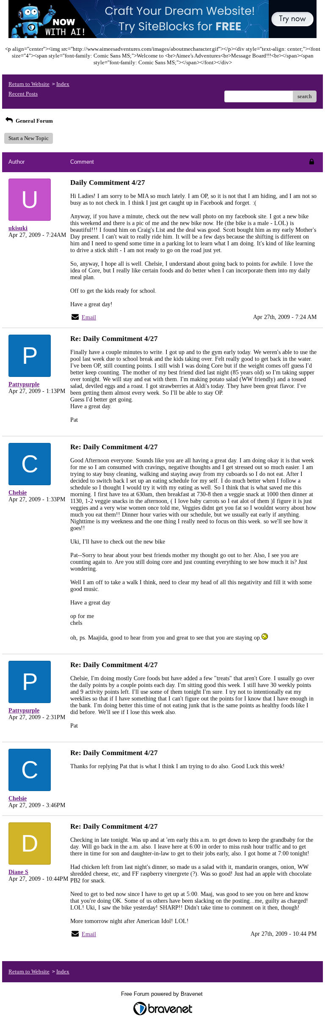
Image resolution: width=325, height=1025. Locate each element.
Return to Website (29, 84)
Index (62, 84)
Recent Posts (23, 94)
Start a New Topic (28, 138)
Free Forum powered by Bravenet (162, 994)
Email (89, 317)
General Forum (33, 121)
